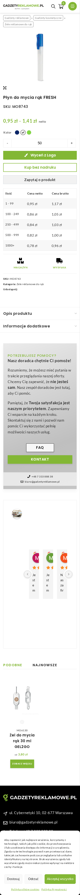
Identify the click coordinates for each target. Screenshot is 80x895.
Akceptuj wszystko (60, 879)
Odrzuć (33, 879)
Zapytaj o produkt (40, 179)
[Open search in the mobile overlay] (53, 6)
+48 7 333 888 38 (42, 476)
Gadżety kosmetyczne (48, 17)
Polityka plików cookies (25, 889)
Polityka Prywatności (54, 889)
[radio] (17, 132)
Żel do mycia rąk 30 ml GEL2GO (22, 741)
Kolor (7, 132)
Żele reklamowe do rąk (18, 24)
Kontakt (40, 459)
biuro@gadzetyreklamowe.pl (42, 481)
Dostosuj (13, 879)
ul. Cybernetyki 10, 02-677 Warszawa (41, 812)
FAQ (40, 447)
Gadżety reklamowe (17, 17)
